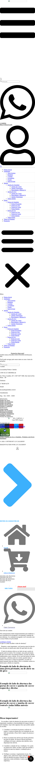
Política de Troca (5, 400)
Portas (5, 200)
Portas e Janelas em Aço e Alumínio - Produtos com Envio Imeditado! (17, 437)
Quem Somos (4, 409)
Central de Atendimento (7, 413)
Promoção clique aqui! (17, 353)
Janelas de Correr (16, 186)
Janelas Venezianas (17, 188)
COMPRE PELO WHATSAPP (6, 124)
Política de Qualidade (6, 410)
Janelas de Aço (12, 192)
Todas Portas (11, 217)
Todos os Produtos (9, 219)
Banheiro (10, 175)
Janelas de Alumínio (13, 185)
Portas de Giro (15, 205)
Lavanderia (11, 178)
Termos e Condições (6, 406)
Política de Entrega (5, 403)
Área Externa (11, 173)
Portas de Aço (12, 210)
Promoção (7, 221)
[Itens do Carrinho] (17, 166)
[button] (17, 259)
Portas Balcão (15, 209)
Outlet (2, 582)
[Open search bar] (1, 79)
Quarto (10, 180)
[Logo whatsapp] (17, 122)
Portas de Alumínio (13, 202)
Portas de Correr (16, 207)
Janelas (6, 183)
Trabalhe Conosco (5, 415)
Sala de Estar (11, 181)
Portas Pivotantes (16, 204)
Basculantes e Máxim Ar (18, 190)
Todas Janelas (12, 198)
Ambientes (7, 171)
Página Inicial (8, 169)
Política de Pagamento (6, 402)
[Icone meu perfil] (17, 164)
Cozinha (10, 176)
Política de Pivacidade (6, 405)
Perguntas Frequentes (6, 412)
